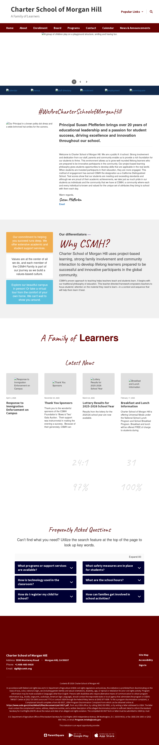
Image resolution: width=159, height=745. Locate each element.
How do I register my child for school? (38, 596)
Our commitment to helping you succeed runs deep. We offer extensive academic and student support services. (29, 242)
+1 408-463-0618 (24, 664)
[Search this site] (151, 11)
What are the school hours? (105, 580)
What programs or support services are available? (42, 568)
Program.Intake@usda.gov (88, 719)
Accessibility (146, 660)
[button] (132, 12)
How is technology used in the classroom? (38, 582)
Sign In (142, 665)
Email (62, 204)
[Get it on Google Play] (78, 735)
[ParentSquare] (54, 735)
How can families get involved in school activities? (108, 596)
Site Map (143, 655)
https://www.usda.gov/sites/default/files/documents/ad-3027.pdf (38, 705)
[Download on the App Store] (104, 735)
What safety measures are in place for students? (109, 568)
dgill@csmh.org (23, 668)
